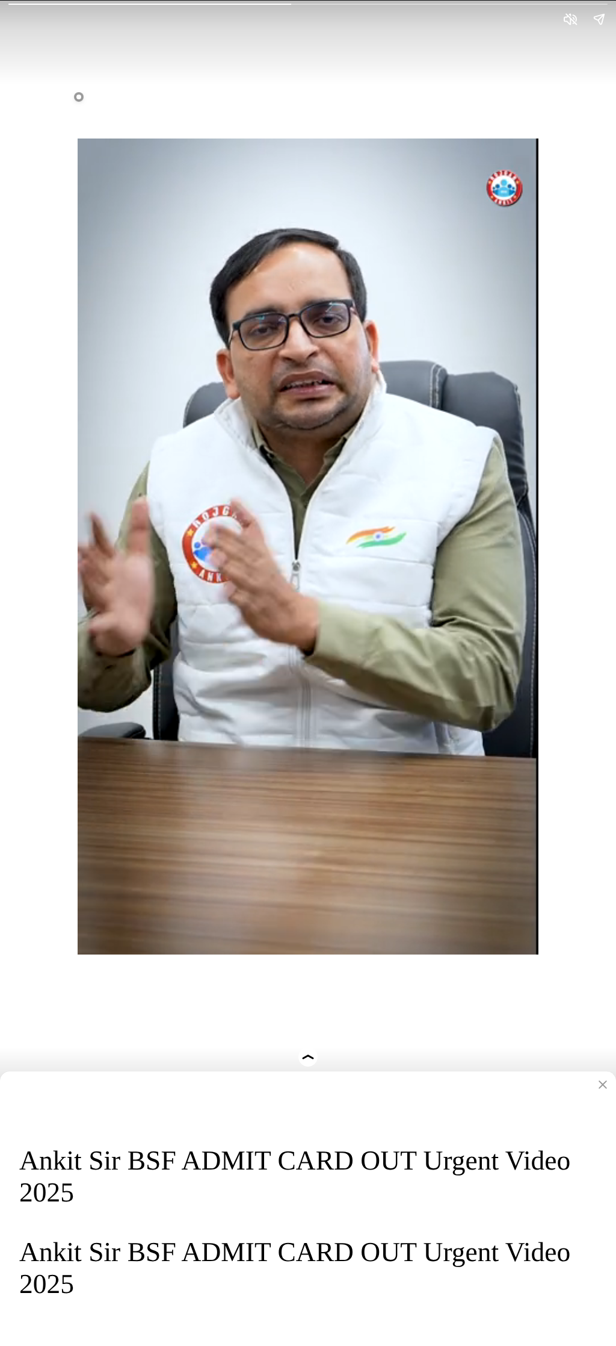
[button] (308, 535)
